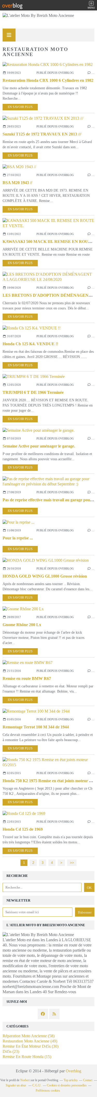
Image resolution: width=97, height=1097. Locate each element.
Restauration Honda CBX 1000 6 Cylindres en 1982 (48, 80)
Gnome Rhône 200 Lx (22, 624)
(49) (30, 1041)
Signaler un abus (16, 1085)
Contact (87, 1080)
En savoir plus (20, 107)
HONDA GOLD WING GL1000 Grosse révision (45, 576)
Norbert (25, 1080)
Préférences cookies (48, 1090)
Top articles (71, 1080)
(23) (11, 1051)
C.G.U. (36, 1085)
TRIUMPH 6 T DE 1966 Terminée (33, 392)
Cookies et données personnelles (67, 1085)
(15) (27, 1056)
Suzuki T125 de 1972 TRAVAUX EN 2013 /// (42, 134)
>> (72, 863)
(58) (29, 1036)
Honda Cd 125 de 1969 (23, 829)
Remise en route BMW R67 (27, 678)
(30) (30, 1046)
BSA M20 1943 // (17, 182)
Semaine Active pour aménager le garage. (39, 446)
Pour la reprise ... (18, 538)
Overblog (73, 1071)
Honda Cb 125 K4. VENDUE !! (30, 344)
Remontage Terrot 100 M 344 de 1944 (36, 727)
